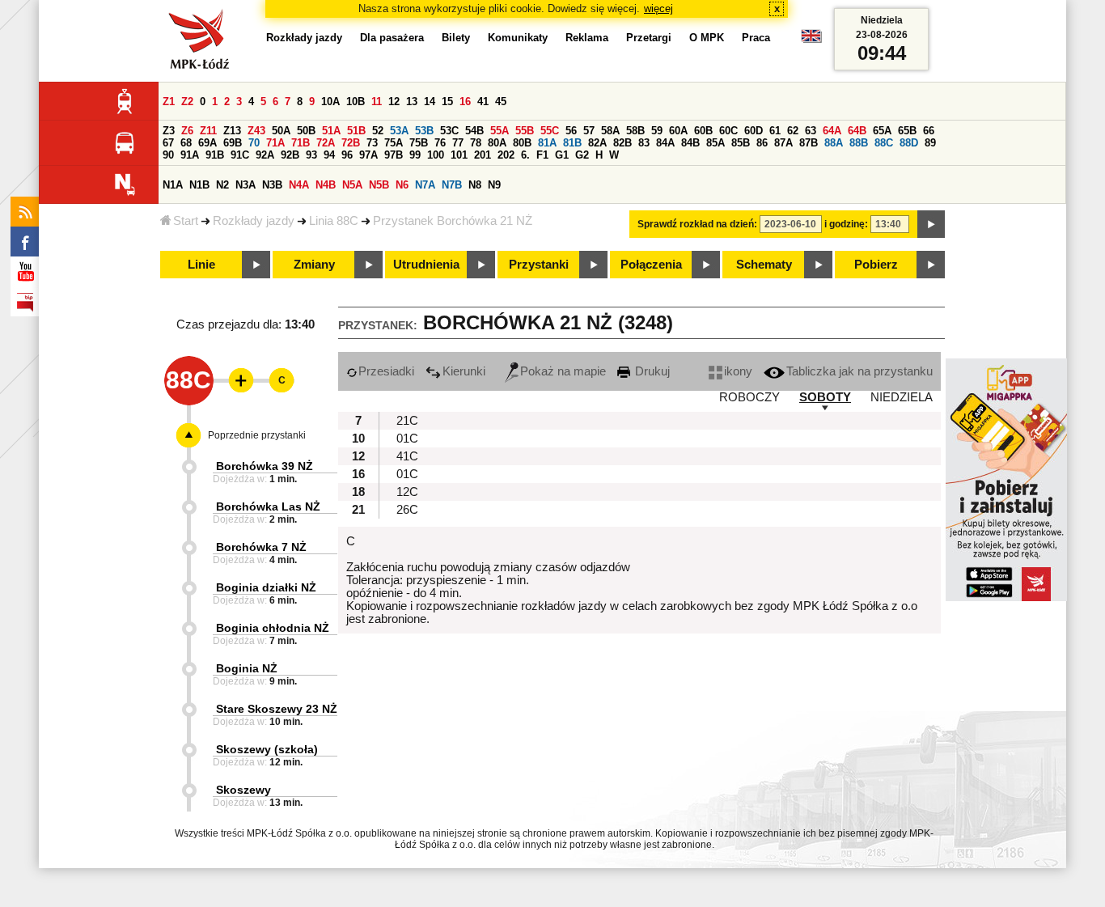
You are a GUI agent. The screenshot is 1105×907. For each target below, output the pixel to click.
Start (185, 220)
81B (572, 143)
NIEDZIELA (901, 397)
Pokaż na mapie (563, 371)
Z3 (169, 131)
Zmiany (314, 264)
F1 (542, 155)
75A (393, 143)
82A (597, 143)
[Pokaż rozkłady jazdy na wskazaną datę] (931, 224)
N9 (494, 185)
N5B (379, 185)
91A (189, 155)
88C (883, 143)
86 (762, 143)
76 (440, 143)
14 (429, 101)
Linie (201, 264)
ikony (738, 371)
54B (474, 131)
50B (306, 131)
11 (376, 101)
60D (753, 131)
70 (254, 143)
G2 (582, 155)
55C (549, 131)
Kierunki (463, 371)
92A (265, 155)
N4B (325, 185)
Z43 (256, 131)
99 (415, 155)
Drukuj (651, 371)
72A (325, 143)
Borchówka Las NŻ (268, 506)
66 (928, 131)
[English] (811, 40)
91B (214, 155)
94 (329, 155)
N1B (199, 185)
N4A (299, 185)
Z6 (187, 131)
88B (858, 143)
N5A (352, 185)
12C (407, 491)
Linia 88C (333, 220)
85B (740, 143)
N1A (173, 185)
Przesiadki (386, 371)
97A (368, 155)
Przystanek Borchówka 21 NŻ (452, 220)
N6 (402, 185)
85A (715, 143)
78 (475, 143)
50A (281, 131)
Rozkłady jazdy (253, 220)
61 (775, 131)
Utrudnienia (426, 264)
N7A (425, 185)
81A (547, 143)
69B (232, 143)
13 (411, 101)
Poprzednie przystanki (257, 435)
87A (783, 143)
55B (524, 131)
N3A (245, 185)
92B (290, 155)
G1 (562, 155)
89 (930, 143)
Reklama (586, 38)
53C (449, 131)
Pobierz (876, 264)
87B (808, 143)
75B (418, 143)
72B (350, 143)
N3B (272, 185)
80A (497, 143)
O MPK (706, 38)
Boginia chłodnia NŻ (272, 627)
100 (435, 155)
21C (407, 420)
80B (522, 143)
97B (393, 155)
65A (882, 131)
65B (907, 131)
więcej (658, 8)
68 (186, 143)
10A (330, 101)
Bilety (456, 38)
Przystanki (539, 264)
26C (407, 509)
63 (810, 131)
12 (394, 101)
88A (833, 143)
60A (678, 131)
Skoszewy (243, 789)
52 (377, 131)
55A (499, 131)
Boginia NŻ (246, 668)
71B (300, 143)
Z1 (169, 101)
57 (589, 131)
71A (275, 143)
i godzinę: (846, 224)
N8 (474, 185)
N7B (452, 185)
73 (372, 143)
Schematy (764, 264)
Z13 (232, 131)
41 (483, 101)
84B (690, 143)
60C (728, 131)
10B (355, 101)
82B (622, 143)
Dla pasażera (392, 38)
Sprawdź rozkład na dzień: (697, 224)
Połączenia (651, 264)
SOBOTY (825, 397)
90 (168, 155)
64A (832, 131)
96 (347, 155)
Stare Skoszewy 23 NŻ (276, 708)
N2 (222, 185)
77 (458, 143)
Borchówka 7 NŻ (261, 546)
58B (635, 131)
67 (168, 143)
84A (665, 143)
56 (571, 131)
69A (207, 143)
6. (525, 155)
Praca (756, 38)
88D (909, 143)
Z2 (187, 101)
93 (311, 155)
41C (407, 456)
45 (500, 101)
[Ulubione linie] (236, 380)
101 (459, 155)
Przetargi (648, 38)
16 (465, 101)
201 (482, 155)
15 (447, 101)
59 (657, 131)
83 (644, 143)
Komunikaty (518, 38)
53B (424, 131)
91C (240, 155)
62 (792, 131)
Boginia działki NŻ (266, 587)
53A (399, 131)
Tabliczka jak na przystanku (859, 371)
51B (356, 131)
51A (331, 131)
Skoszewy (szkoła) (267, 749)
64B (857, 131)
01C (407, 438)
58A (610, 131)
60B (703, 131)
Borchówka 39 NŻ (264, 466)
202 (505, 155)
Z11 (208, 131)
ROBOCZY (749, 397)
